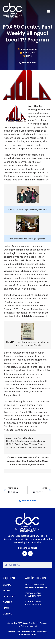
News (29, 56)
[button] (48, 11)
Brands (7, 585)
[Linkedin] (30, 553)
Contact (8, 613)
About (6, 590)
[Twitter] (24, 553)
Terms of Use (14, 632)
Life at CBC (9, 596)
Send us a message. (38, 587)
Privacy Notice (29, 632)
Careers (7, 602)
